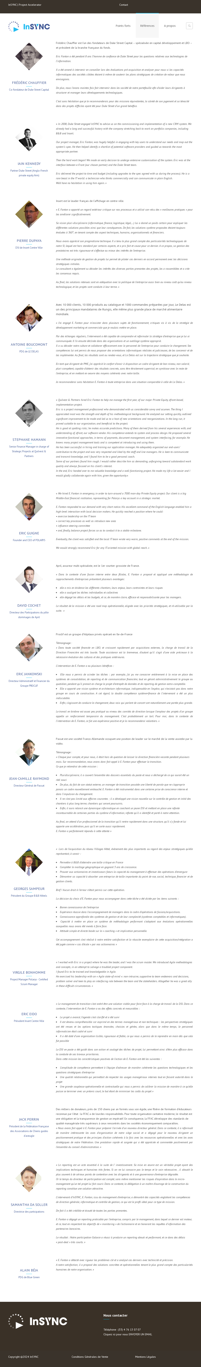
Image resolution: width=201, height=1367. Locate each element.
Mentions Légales (145, 1357)
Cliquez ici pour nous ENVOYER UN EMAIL (127, 1334)
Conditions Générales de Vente (90, 1357)
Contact (123, 5)
